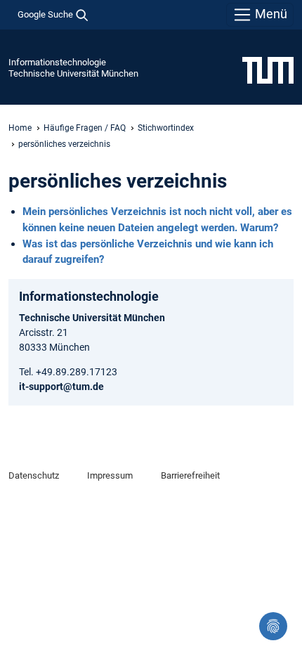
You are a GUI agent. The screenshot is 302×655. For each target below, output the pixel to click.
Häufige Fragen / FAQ (85, 128)
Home (20, 128)
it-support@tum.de (61, 386)
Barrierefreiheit (190, 475)
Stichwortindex (166, 128)
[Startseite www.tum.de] (268, 69)
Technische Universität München (73, 73)
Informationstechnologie (57, 62)
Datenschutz (33, 475)
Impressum (110, 475)
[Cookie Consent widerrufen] (273, 626)
